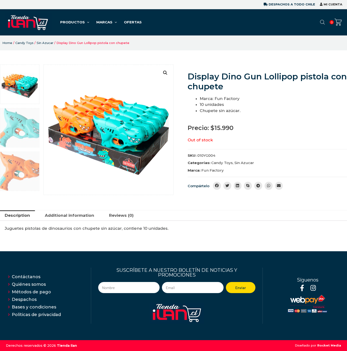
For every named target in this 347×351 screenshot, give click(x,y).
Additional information (69, 215)
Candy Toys (24, 43)
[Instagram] (313, 288)
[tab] (17, 215)
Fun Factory (212, 170)
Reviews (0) (121, 215)
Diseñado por (318, 345)
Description (17, 215)
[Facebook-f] (302, 288)
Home (7, 43)
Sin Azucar (45, 43)
